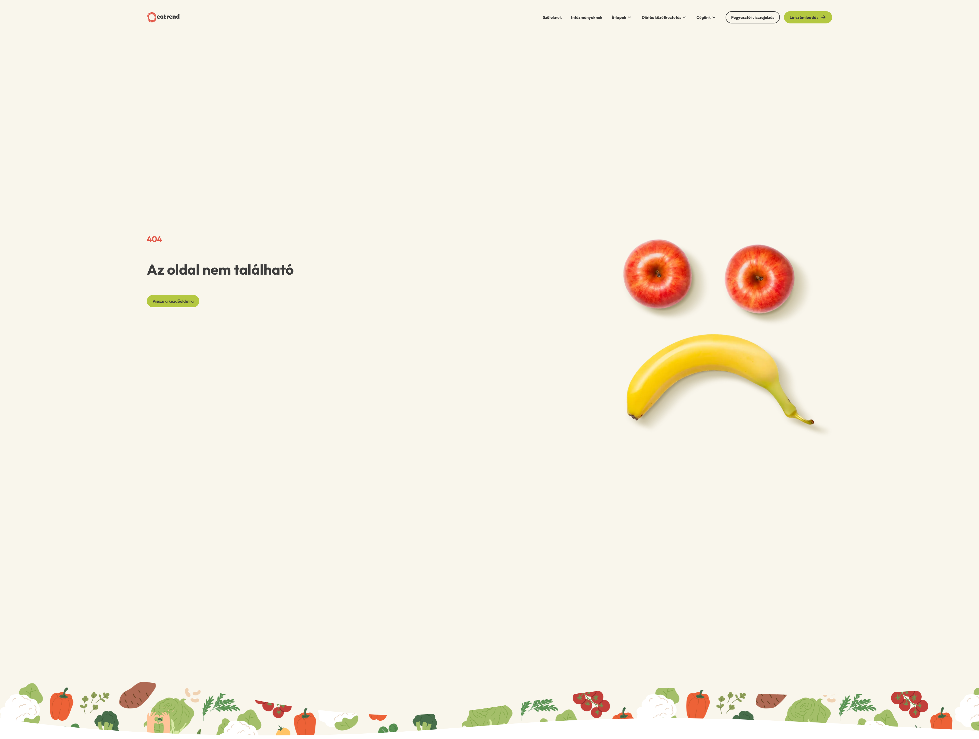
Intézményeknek (586, 17)
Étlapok (619, 17)
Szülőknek (552, 17)
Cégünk (704, 17)
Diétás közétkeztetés (661, 17)
